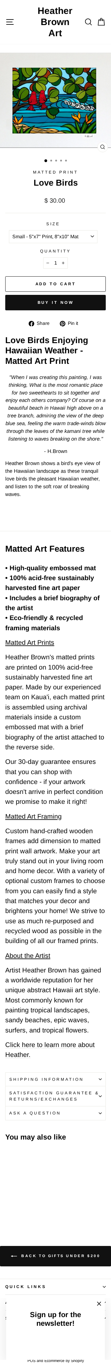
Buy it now (56, 302)
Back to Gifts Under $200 (60, 1256)
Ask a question (35, 1113)
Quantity (55, 251)
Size (53, 224)
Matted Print (55, 172)
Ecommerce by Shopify (64, 1361)
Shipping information (46, 1079)
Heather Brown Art (55, 22)
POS (31, 1361)
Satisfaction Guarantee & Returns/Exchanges (54, 1096)
